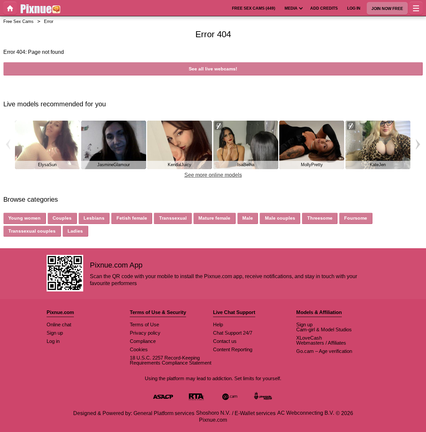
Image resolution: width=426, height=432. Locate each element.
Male (247, 218)
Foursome (355, 218)
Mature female (214, 218)
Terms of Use (144, 324)
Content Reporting (232, 349)
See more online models (213, 175)
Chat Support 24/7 (232, 333)
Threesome (319, 218)
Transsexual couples (32, 231)
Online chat (59, 324)
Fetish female (131, 218)
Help (218, 324)
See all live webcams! (213, 68)
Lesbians (94, 218)
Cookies (139, 349)
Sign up (55, 333)
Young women (24, 218)
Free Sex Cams (18, 21)
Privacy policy (145, 333)
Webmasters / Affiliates (321, 343)
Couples (62, 218)
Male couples (280, 218)
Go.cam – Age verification (324, 351)
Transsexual (173, 218)
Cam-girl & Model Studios (324, 329)
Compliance (143, 341)
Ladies (75, 231)
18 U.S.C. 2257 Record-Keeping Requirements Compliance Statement (170, 360)
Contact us (225, 341)
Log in (53, 341)
